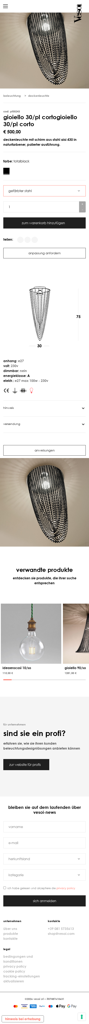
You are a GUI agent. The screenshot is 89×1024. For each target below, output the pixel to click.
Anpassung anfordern (44, 253)
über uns (10, 929)
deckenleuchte (38, 95)
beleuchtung (12, 95)
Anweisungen (45, 450)
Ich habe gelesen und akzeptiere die (41, 888)
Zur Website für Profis (25, 765)
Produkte (10, 934)
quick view (31, 660)
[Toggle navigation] (5, 6)
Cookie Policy (14, 971)
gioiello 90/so (75, 668)
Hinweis (8, 407)
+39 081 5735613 (61, 929)
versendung (11, 424)
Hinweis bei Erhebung (22, 1019)
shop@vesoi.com (61, 934)
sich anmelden (44, 901)
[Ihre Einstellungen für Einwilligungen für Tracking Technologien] (82, 1017)
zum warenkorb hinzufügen (44, 223)
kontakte (10, 939)
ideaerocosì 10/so (16, 668)
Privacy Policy (66, 888)
